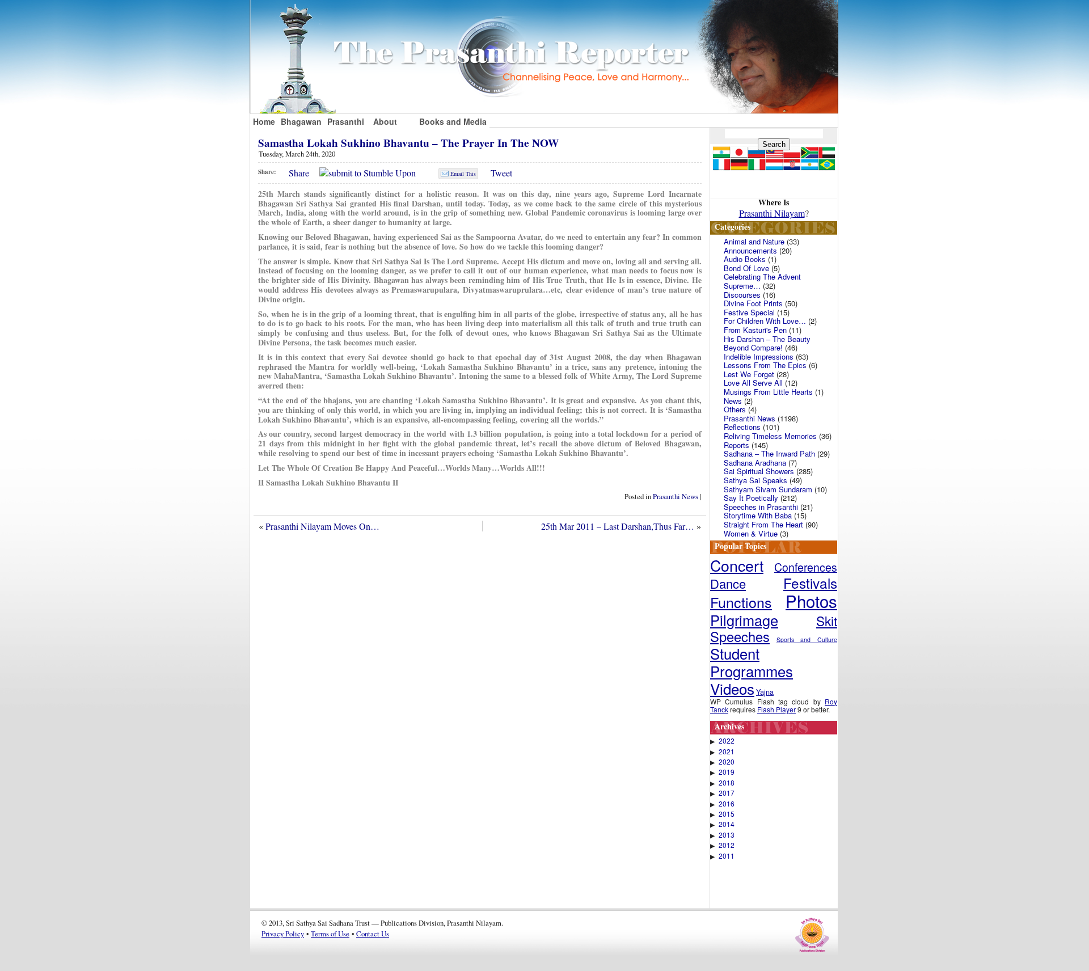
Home (264, 121)
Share (299, 173)
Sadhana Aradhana (755, 462)
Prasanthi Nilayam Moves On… (322, 526)
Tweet (501, 173)
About (385, 121)
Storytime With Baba (758, 515)
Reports (736, 445)
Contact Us (372, 933)
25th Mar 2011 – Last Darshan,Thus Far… (617, 526)
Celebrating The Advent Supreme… (762, 281)
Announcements (750, 250)
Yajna (765, 691)
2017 (727, 793)
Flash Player (776, 709)
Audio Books (745, 259)
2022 (727, 741)
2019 (727, 772)
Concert (736, 565)
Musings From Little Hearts (768, 391)
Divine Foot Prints (753, 303)
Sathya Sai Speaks (755, 480)
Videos (732, 688)
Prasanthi (345, 121)
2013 (727, 835)
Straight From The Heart (763, 524)
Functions (741, 602)
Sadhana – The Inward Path (769, 453)
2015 (727, 814)
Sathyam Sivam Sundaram (768, 489)
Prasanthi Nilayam (772, 213)
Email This (463, 174)
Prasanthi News (675, 496)
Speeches (740, 636)
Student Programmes (751, 662)
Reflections (742, 426)
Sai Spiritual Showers (759, 471)
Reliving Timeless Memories (770, 435)
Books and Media (453, 121)
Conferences (805, 567)
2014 (727, 824)
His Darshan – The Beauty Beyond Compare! (767, 343)
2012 (727, 845)
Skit (826, 620)
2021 (727, 751)
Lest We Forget (749, 374)
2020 (727, 762)
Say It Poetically (751, 497)
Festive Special (749, 312)
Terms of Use (330, 933)
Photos (811, 601)
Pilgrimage (744, 620)
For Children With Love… (765, 320)
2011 (727, 856)
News (733, 400)
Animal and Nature (754, 241)
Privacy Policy (282, 933)
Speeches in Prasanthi (761, 506)
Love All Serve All (753, 382)
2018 (727, 783)
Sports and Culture (806, 639)
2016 (727, 804)
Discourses (742, 294)
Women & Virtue (751, 533)
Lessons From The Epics (765, 365)
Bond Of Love (746, 268)
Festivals (810, 583)
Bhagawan (301, 121)
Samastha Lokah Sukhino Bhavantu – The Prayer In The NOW (408, 143)
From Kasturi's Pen (755, 329)
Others (735, 409)
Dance (728, 583)
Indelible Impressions (758, 356)
